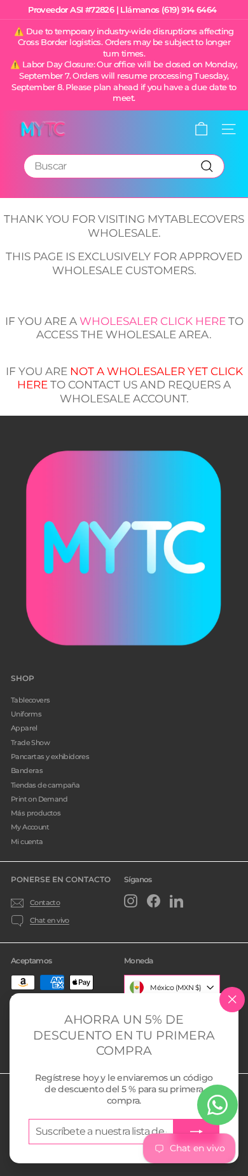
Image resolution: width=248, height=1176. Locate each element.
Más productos (35, 813)
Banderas (27, 770)
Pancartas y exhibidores (50, 756)
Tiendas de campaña (45, 785)
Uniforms (26, 714)
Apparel (24, 727)
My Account (30, 827)
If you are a (42, 321)
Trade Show (30, 742)
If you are (38, 371)
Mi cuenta (27, 841)
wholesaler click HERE (152, 321)
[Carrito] (201, 129)
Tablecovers (30, 700)
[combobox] (124, 166)
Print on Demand (39, 799)
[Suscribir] (196, 1131)
